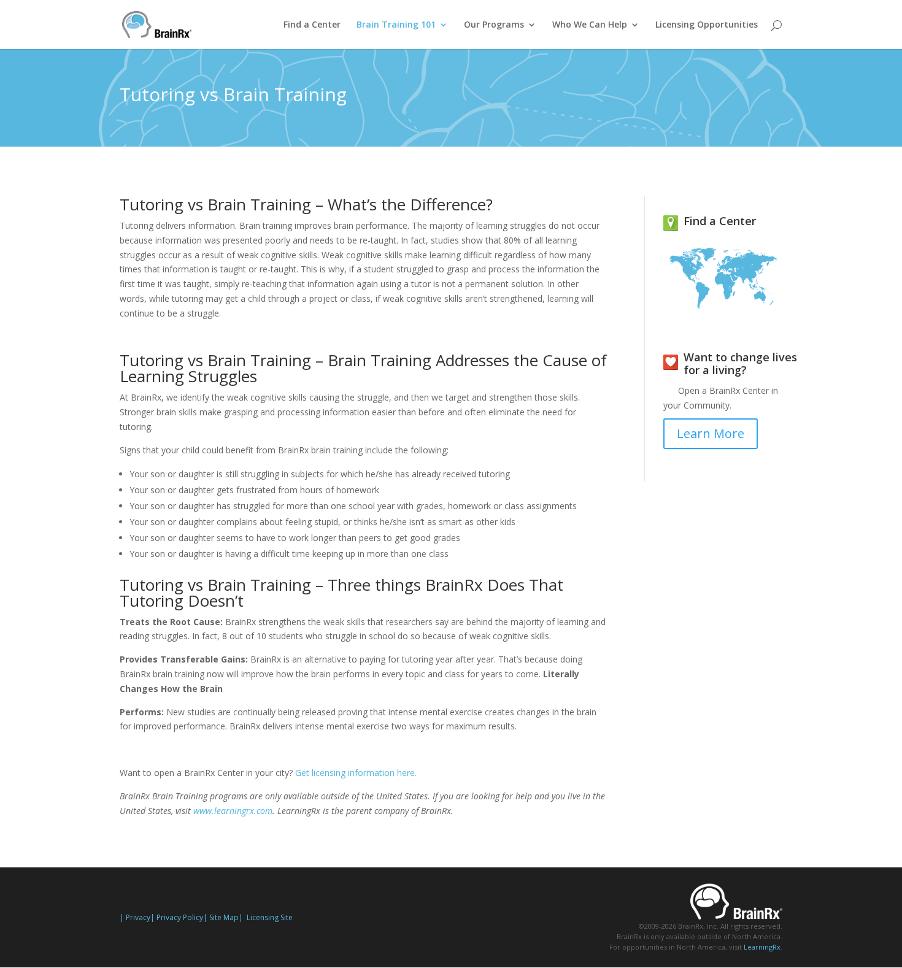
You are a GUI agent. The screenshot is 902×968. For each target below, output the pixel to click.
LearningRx (762, 946)
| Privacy (135, 917)
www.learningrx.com (232, 810)
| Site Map (221, 917)
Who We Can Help (589, 25)
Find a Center (312, 25)
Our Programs (494, 25)
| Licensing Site (266, 917)
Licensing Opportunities (706, 25)
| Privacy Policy (176, 917)
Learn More (710, 433)
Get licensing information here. (355, 772)
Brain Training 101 (396, 25)
